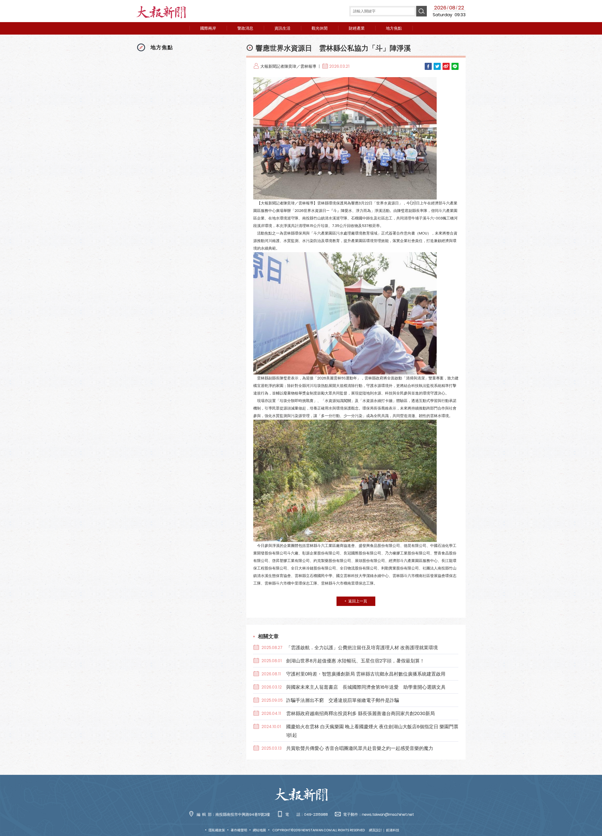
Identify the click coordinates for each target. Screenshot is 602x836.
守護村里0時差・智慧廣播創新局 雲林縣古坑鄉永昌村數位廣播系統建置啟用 (365, 674)
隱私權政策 (217, 830)
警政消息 (245, 28)
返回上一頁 (357, 601)
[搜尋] (421, 11)
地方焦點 (394, 28)
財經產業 (357, 28)
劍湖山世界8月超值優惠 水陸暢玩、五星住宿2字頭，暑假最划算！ (355, 660)
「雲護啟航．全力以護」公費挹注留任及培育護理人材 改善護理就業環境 (362, 647)
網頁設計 (375, 830)
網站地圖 (259, 830)
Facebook (428, 66)
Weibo (446, 66)
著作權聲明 (239, 830)
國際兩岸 (208, 28)
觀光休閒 (320, 28)
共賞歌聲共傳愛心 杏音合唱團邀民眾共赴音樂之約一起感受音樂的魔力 (359, 748)
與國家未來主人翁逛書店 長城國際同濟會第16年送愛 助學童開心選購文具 (366, 687)
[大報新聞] (161, 14)
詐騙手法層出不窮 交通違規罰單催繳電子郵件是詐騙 (342, 700)
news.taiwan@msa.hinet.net (388, 814)
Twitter (437, 66)
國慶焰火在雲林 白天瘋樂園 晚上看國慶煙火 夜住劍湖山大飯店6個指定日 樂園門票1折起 (372, 730)
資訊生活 (282, 28)
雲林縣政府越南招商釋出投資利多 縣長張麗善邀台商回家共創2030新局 (360, 713)
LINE (455, 66)
